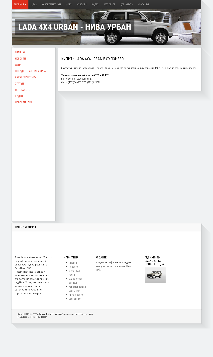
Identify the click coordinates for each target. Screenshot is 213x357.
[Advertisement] (33, 159)
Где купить (126, 4)
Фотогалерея (23, 90)
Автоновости (76, 294)
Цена (34, 4)
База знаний (75, 298)
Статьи (19, 83)
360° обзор (109, 4)
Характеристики (51, 4)
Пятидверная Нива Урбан (31, 71)
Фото (69, 4)
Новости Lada (23, 102)
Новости (82, 4)
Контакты (143, 4)
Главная (19, 4)
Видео (95, 4)
